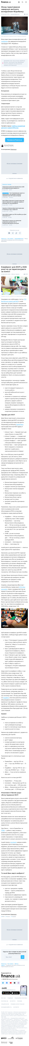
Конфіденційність (6, 1007)
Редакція (10, 998)
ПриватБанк (19, 424)
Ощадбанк (6, 697)
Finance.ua (13, 149)
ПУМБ (3, 830)
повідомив (4, 41)
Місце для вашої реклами (14, 163)
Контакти (16, 1007)
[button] (22, 957)
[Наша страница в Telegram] (3, 983)
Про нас (3, 998)
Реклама (19, 1001)
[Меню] (26, 2)
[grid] (14, 606)
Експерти (12, 1001)
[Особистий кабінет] (19, 2)
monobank (13, 842)
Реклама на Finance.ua (14, 140)
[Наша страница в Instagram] (18, 983)
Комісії (8, 916)
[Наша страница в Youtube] (10, 983)
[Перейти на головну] (6, 2)
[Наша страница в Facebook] (7, 983)
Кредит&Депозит (15, 14)
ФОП (3, 916)
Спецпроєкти (5, 1004)
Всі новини (10, 238)
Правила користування (17, 1004)
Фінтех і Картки (15, 274)
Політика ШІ (4, 1001)
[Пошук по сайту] (22, 2)
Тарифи (13, 916)
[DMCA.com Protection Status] (4, 1039)
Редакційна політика (21, 998)
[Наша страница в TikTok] (14, 983)
